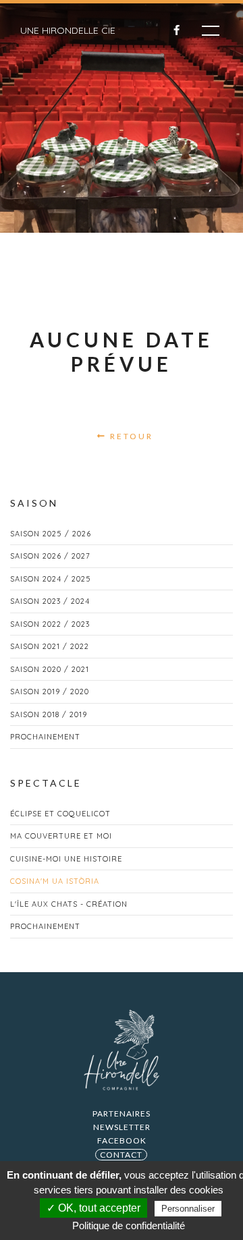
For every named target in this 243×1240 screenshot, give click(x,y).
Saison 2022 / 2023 (50, 624)
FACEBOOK (121, 1140)
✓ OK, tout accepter (93, 1208)
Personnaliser (188, 1209)
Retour (130, 436)
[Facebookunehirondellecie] (169, 30)
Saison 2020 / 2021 (49, 669)
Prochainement (45, 736)
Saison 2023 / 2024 (50, 601)
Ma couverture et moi (61, 836)
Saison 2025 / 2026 (50, 533)
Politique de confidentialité (128, 1225)
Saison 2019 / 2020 (49, 691)
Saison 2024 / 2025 (50, 579)
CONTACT (121, 1155)
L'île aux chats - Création (69, 904)
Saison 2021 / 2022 (49, 646)
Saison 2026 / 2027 (50, 556)
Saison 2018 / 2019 (48, 714)
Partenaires (121, 1113)
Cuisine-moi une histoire (66, 859)
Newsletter (122, 1127)
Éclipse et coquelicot (60, 813)
